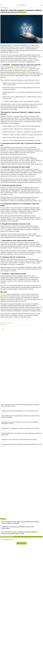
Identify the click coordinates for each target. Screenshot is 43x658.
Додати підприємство (21, 543)
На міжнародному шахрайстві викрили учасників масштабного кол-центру (21, 444)
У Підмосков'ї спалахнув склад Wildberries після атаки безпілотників (19, 411)
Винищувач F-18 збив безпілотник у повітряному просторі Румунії (18, 439)
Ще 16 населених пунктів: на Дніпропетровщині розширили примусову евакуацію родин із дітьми (20, 405)
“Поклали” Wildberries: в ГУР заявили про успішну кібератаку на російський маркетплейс (21, 433)
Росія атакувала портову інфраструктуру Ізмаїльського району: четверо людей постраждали (20, 416)
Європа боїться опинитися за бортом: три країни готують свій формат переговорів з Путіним (20, 422)
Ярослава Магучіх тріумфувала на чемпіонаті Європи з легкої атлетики (20, 428)
